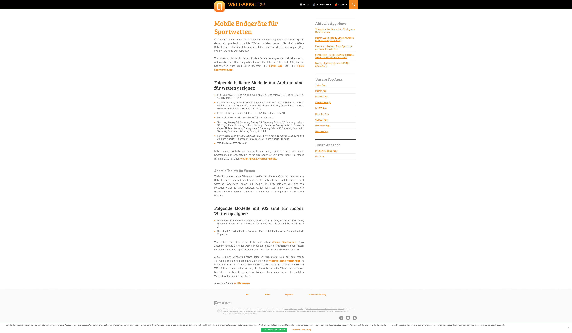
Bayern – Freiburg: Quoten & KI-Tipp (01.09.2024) (332, 64)
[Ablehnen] (568, 327)
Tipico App (320, 85)
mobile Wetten (242, 283)
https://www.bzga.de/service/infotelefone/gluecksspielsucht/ (325, 309)
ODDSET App (321, 119)
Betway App (321, 90)
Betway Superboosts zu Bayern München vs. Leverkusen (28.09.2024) (334, 39)
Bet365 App (321, 108)
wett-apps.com (239, 4)
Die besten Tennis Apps (326, 150)
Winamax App (321, 131)
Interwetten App (323, 102)
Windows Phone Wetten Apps (284, 260)
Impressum (289, 294)
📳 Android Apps (322, 4)
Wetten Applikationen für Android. (258, 158)
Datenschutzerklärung (317, 294)
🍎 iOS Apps (341, 4)
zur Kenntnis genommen (274, 329)
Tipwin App (275, 65)
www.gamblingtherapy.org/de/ (294, 309)
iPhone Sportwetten (283, 242)
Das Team (319, 156)
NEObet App (321, 96)
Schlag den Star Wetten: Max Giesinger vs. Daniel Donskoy (335, 30)
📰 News (304, 4)
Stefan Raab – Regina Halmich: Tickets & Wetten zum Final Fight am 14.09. (334, 56)
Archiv (267, 294)
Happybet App (322, 114)
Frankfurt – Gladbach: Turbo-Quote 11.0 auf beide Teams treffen (333, 47)
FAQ (247, 294)
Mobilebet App (322, 125)
